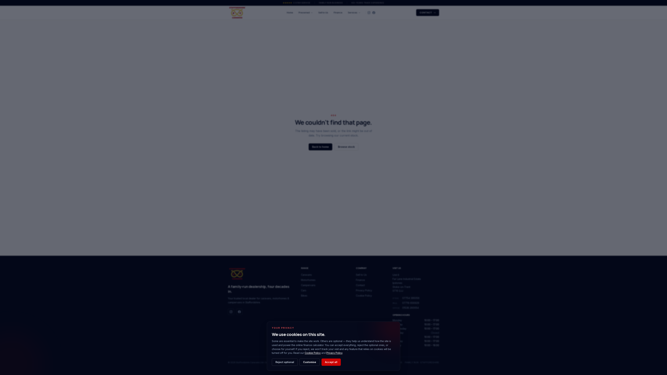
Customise (309, 362)
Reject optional (284, 362)
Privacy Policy (334, 352)
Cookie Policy (313, 352)
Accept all (331, 362)
